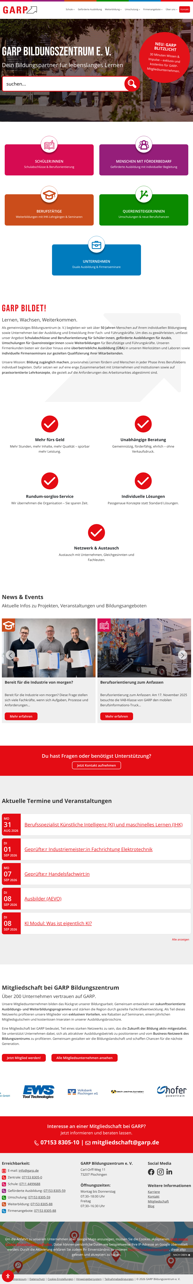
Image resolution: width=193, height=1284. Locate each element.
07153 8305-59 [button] (55, 1190)
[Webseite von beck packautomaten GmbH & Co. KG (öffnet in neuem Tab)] (127, 1091)
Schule (69, 9)
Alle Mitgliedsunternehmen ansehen (85, 1058)
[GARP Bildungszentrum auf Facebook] (151, 1172)
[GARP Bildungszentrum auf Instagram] (160, 1172)
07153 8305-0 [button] (32, 1177)
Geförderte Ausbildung (90, 9)
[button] (182, 655)
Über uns (171, 9)
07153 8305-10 (59, 1142)
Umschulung (132, 9)
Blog (151, 1206)
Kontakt (185, 9)
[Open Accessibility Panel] (8, 1276)
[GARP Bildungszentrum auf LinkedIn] (169, 1172)
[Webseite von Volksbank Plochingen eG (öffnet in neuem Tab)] (83, 1091)
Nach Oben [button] (180, 1254)
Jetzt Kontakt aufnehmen (96, 765)
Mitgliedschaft (158, 1201)
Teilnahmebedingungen (118, 1279)
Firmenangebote (152, 9)
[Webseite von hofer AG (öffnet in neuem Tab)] (171, 1091)
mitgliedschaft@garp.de (124, 1142)
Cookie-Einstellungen (61, 1279)
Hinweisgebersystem (89, 1279)
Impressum (20, 1279)
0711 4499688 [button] (29, 1184)
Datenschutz (37, 1279)
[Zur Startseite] (20, 10)
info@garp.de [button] (29, 1170)
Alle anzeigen (180, 939)
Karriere (154, 1192)
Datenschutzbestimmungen (148, 1249)
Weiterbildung (112, 9)
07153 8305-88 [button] (42, 1204)
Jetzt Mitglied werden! (24, 1058)
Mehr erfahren (21, 716)
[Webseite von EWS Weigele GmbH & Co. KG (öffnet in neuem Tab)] (38, 1091)
